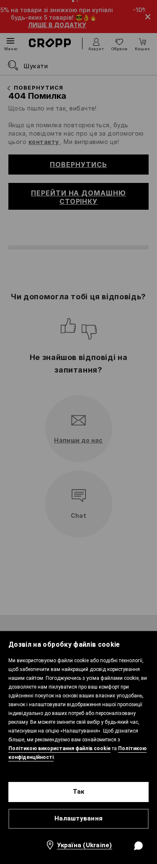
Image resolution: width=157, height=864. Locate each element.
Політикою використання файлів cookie (59, 748)
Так (79, 791)
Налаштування (78, 818)
